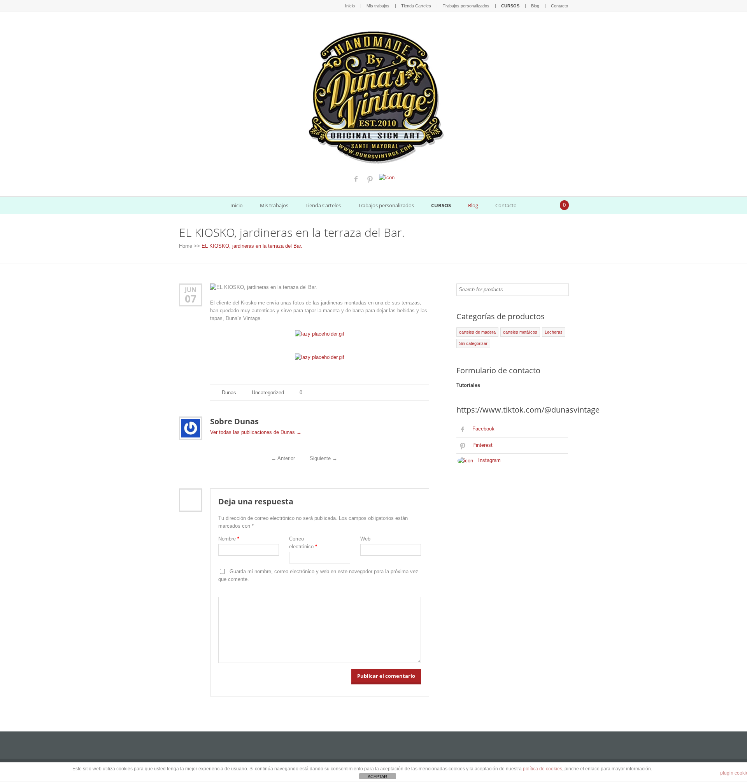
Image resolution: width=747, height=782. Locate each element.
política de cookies (542, 769)
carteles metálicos (520, 332)
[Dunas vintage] (373, 95)
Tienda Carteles (416, 5)
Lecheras (554, 332)
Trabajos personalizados (466, 5)
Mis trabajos (377, 5)
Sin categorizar (473, 343)
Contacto (559, 5)
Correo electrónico (303, 542)
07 (190, 298)
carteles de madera (477, 332)
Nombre (228, 539)
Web (365, 539)
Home (185, 246)
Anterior (283, 458)
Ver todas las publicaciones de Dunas (256, 432)
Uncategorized (268, 392)
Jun (190, 289)
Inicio (350, 5)
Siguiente (323, 458)
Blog (535, 5)
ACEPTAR (377, 776)
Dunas (229, 392)
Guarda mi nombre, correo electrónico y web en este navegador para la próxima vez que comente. (318, 576)
